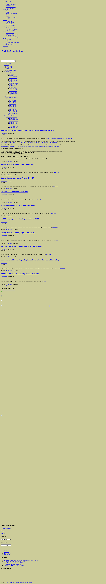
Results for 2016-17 (13, 83)
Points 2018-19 (12, 105)
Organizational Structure (11, 13)
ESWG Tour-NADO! (11, 70)
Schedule (5, 20)
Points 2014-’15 (13, 110)
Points (5, 96)
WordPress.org (7, 554)
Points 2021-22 (12, 101)
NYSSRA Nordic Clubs (11, 27)
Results (11, 75)
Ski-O (7, 43)
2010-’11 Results (13, 91)
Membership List (9, 5)
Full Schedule (9, 66)
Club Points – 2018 (13, 122)
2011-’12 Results (13, 89)
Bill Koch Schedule (10, 25)
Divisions (5, 38)
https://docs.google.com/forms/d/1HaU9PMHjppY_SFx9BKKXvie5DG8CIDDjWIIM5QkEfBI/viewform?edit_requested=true (30, 146)
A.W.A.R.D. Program (11, 17)
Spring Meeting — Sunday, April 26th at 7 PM (18, 164)
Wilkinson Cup (9, 67)
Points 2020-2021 (13, 102)
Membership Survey (10, 8)
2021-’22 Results (13, 76)
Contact (7, 14)
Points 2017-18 (12, 106)
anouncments (4, 133)
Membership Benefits (11, 7)
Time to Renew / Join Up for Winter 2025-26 (17, 178)
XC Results (6, 71)
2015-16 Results (13, 84)
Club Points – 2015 (13, 126)
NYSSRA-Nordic (7, 1)
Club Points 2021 (13, 118)
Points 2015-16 (12, 109)
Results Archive (10, 74)
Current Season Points (11, 97)
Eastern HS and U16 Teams (12, 34)
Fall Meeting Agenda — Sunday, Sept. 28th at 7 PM (20, 219)
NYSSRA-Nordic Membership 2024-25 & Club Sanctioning (22, 246)
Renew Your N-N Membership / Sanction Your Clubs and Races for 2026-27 (28, 130)
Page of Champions (10, 95)
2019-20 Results (13, 79)
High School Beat (10, 35)
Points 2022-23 (12, 100)
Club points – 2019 (13, 121)
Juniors (4, 31)
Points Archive (9, 98)
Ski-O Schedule (9, 24)
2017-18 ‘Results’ (13, 82)
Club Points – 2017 (13, 123)
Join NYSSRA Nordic (11, 4)
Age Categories (7, 63)
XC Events (6, 65)
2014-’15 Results (13, 85)
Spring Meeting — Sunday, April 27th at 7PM (18, 232)
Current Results (10, 72)
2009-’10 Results (13, 92)
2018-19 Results (13, 80)
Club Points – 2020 (13, 119)
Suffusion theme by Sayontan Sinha (23, 582)
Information (5, 9)
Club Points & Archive (11, 117)
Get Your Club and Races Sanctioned (14, 192)
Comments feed (7, 553)
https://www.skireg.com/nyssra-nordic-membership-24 (59, 138)
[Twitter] (3, 528)
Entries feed (6, 552)
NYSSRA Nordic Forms (8, 44)
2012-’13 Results (13, 88)
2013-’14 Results (13, 87)
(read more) (56, 172)
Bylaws (7, 12)
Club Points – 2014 (13, 127)
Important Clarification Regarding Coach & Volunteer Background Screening (30, 260)
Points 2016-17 (12, 108)
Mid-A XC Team (10, 33)
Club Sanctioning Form (11, 30)
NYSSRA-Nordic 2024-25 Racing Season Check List (20, 274)
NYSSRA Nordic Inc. (10, 582)
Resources (8, 18)
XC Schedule (9, 21)
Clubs (4, 26)
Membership (6, 3)
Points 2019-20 (12, 104)
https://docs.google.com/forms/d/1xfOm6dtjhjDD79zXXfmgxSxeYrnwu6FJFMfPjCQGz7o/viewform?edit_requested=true (29, 142)
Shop (4, 47)
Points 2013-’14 (13, 111)
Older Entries (4, 285)
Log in (5, 550)
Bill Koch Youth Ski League (12, 37)
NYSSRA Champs (10, 68)
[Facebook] (8, 528)
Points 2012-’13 (13, 113)
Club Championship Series (12, 29)
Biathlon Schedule (10, 22)
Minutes (7, 16)
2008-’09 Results (13, 93)
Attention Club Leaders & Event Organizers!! (18, 205)
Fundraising (5, 46)
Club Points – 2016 (13, 124)
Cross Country (9, 39)
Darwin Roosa (9, 161)
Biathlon (8, 40)
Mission (7, 10)
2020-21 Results (13, 78)
